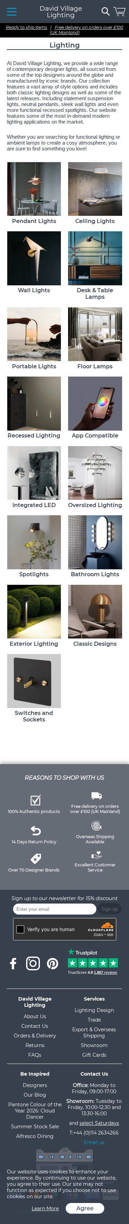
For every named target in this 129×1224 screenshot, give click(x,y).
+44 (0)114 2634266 (96, 1133)
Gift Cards (94, 1055)
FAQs (34, 1055)
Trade (94, 1020)
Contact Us (34, 1026)
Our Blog (35, 1095)
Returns (34, 1045)
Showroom (94, 1045)
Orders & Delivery (35, 1036)
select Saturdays (99, 1123)
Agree (85, 1208)
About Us (35, 1016)
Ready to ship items (26, 27)
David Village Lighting (61, 11)
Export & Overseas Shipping (94, 1032)
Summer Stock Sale (35, 1126)
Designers (35, 1085)
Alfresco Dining (35, 1136)
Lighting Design (94, 1010)
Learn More (45, 1208)
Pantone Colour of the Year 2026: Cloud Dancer (35, 1110)
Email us (94, 1142)
